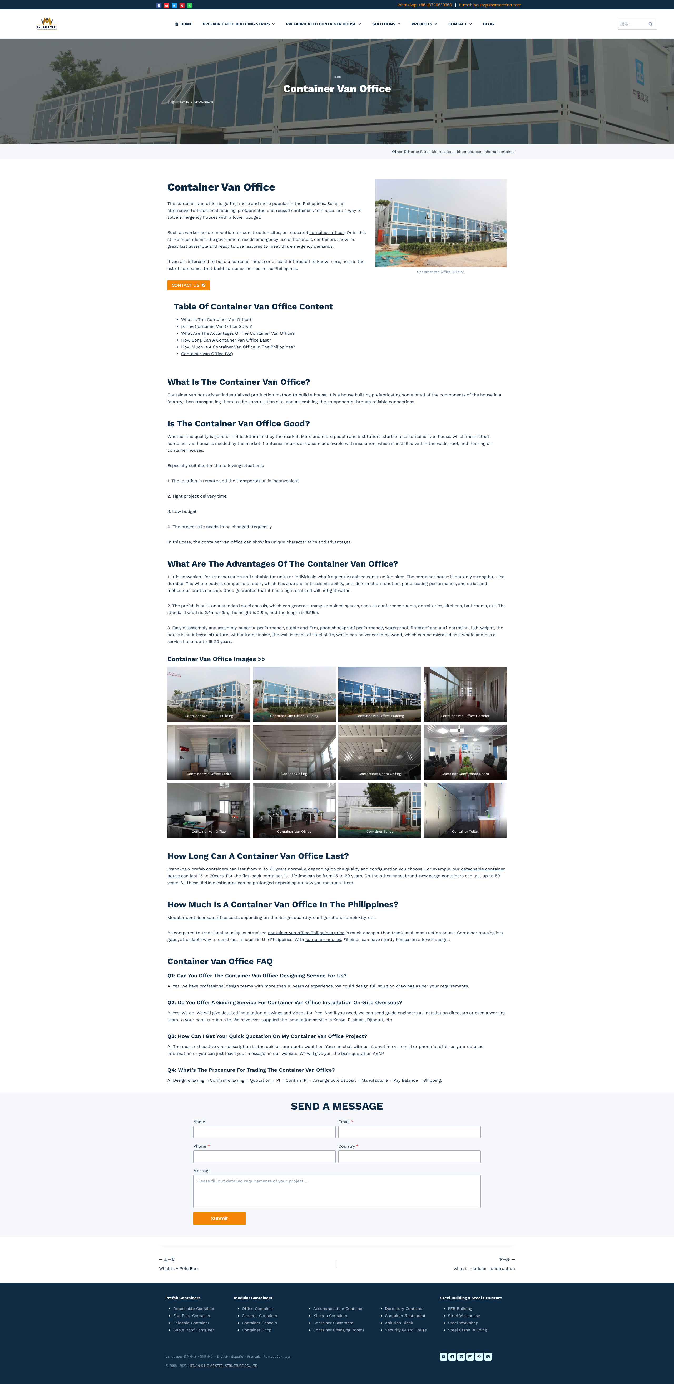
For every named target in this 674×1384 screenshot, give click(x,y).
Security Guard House (406, 1330)
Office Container (257, 1308)
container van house (429, 436)
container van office (222, 541)
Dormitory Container (404, 1308)
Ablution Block (399, 1322)
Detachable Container (194, 1308)
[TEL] (488, 1357)
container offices (326, 232)
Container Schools (259, 1322)
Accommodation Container (338, 1308)
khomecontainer (500, 151)
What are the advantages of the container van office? (238, 333)
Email (345, 1121)
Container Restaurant (405, 1315)
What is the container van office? (216, 319)
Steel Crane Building (467, 1330)
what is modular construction (484, 1264)
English (222, 1356)
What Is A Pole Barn (179, 1264)
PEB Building (460, 1308)
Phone (201, 1146)
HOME (186, 24)
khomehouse (469, 151)
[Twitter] (174, 5)
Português (272, 1356)
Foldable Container (191, 1322)
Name (199, 1121)
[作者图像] (162, 102)
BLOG (488, 24)
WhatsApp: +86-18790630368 (425, 5)
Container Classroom (333, 1322)
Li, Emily (182, 102)
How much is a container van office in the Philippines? (238, 346)
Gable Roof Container (193, 1330)
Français (254, 1356)
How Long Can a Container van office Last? (226, 340)
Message (202, 1170)
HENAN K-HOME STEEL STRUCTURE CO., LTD (222, 1365)
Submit (219, 1218)
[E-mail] (470, 1357)
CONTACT (457, 24)
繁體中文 (207, 1356)
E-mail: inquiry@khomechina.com (490, 5)
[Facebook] (158, 5)
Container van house (188, 394)
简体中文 (190, 1356)
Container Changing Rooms (339, 1330)
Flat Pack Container (192, 1315)
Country (348, 1146)
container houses (323, 939)
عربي (287, 1356)
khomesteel (442, 151)
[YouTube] (166, 5)
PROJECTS (422, 24)
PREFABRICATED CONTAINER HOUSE (321, 24)
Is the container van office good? (216, 326)
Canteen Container (259, 1315)
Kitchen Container (330, 1315)
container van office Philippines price (306, 932)
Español (237, 1356)
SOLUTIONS (383, 24)
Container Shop (256, 1330)
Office (214, 716)
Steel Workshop (463, 1322)
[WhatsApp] (189, 5)
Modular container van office (197, 917)
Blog (337, 77)
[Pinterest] (182, 5)
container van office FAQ (207, 353)
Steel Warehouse (464, 1315)
